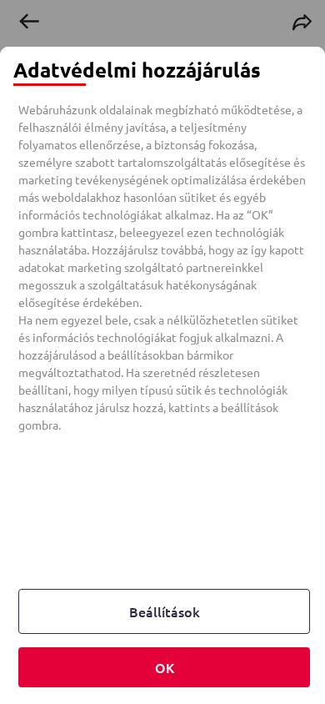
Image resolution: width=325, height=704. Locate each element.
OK (164, 667)
